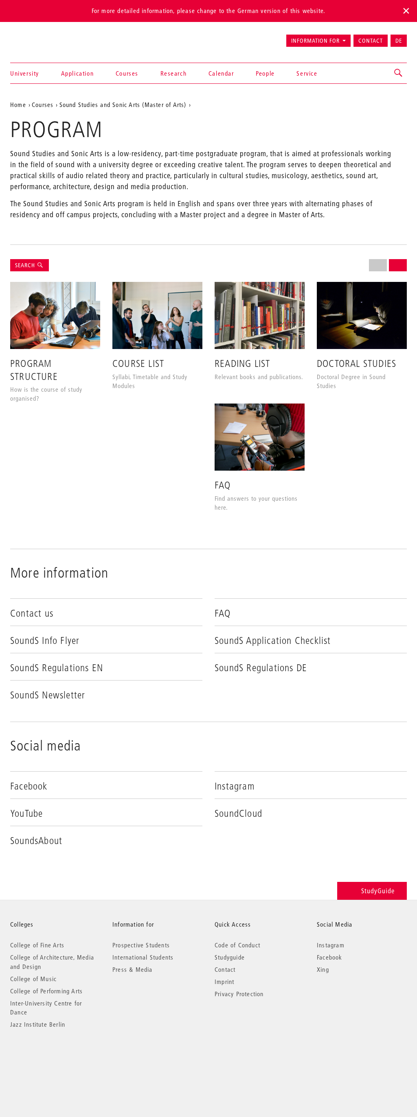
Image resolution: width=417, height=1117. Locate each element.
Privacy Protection (239, 994)
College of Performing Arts (46, 991)
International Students (142, 957)
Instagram (331, 945)
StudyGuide (378, 890)
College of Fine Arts (37, 945)
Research (173, 73)
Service (306, 73)
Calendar (221, 73)
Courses (127, 73)
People (265, 73)
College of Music (33, 979)
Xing (323, 969)
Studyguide (230, 957)
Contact (370, 40)
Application (77, 73)
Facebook (329, 957)
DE (398, 40)
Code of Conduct (237, 945)
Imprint (224, 981)
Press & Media (132, 969)
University (24, 73)
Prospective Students (141, 945)
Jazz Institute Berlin (37, 1024)
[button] (399, 73)
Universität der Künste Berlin (42, 37)
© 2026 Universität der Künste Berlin (52, 1059)
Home (18, 104)
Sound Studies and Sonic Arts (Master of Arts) (123, 104)
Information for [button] (315, 40)
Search (26, 265)
